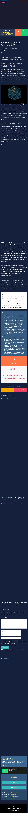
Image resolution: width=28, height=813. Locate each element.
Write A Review (14, 787)
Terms (15, 810)
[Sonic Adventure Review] (7, 552)
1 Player (12, 798)
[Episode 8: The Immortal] (7, 447)
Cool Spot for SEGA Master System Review (21, 603)
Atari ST (8, 34)
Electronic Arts (14, 796)
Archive (8, 810)
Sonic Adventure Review (6, 602)
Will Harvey (13, 794)
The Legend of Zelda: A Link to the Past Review (20, 498)
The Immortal (7, 758)
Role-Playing (13, 792)
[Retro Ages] (4, 3)
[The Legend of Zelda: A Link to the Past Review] (21, 447)
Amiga (6, 34)
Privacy (12, 810)
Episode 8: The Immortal (6, 497)
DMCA (19, 810)
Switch (11, 34)
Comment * (4, 617)
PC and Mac (3, 32)
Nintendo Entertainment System (5, 33)
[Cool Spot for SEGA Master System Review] (21, 552)
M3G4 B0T (4, 48)
